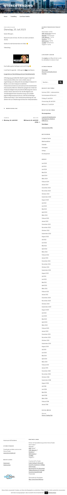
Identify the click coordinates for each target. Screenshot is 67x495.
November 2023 (46, 190)
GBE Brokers (45, 41)
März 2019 (44, 361)
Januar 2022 (45, 258)
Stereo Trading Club (47, 415)
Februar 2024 (45, 181)
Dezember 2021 (46, 261)
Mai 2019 (44, 355)
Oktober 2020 (46, 303)
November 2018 (46, 374)
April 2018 (44, 395)
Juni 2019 (44, 352)
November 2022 (46, 227)
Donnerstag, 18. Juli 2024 (48, 101)
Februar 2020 (45, 328)
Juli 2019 (44, 349)
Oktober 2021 (45, 267)
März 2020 (45, 325)
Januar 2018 (45, 404)
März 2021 (44, 288)
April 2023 (44, 212)
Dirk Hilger (11, 27)
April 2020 (44, 322)
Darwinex (44, 39)
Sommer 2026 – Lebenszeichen (50, 92)
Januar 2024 (45, 184)
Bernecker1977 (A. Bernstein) (37, 468)
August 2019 (45, 346)
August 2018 (45, 383)
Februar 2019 (45, 364)
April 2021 (44, 285)
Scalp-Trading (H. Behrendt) (36, 463)
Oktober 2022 (45, 230)
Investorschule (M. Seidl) (35, 472)
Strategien (45, 147)
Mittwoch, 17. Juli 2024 (48, 104)
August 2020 (45, 310)
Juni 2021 (44, 279)
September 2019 (46, 343)
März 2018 (44, 398)
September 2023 (46, 197)
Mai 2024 (44, 172)
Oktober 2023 (45, 194)
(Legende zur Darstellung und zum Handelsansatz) (19, 74)
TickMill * (31, 455)
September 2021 (46, 270)
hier (26, 70)
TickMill (44, 42)
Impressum (6, 463)
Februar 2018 (45, 401)
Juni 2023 (44, 206)
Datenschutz (7, 465)
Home (5, 16)
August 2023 (45, 200)
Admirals (44, 35)
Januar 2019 (45, 368)
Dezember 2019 (46, 334)
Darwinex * (32, 452)
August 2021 (45, 273)
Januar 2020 (45, 331)
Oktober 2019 (45, 340)
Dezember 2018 (46, 371)
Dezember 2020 (46, 297)
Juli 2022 (44, 239)
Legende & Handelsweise (49, 117)
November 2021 (46, 264)
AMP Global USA (46, 33)
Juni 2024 (44, 169)
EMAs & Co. (45, 120)
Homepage (45, 70)
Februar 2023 (45, 218)
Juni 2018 (44, 389)
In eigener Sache (46, 138)
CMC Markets (45, 37)
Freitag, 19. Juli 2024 (47, 98)
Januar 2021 (45, 294)
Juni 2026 (44, 163)
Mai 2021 (44, 282)
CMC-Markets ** (33, 450)
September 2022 (46, 233)
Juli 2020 (44, 313)
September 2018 (46, 380)
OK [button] (46, 492)
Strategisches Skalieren (48, 118)
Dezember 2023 (46, 187)
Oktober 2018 (45, 377)
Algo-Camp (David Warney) (36, 479)
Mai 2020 (44, 319)
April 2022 (44, 249)
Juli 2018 (44, 386)
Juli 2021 (44, 276)
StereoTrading (18, 6)
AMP (30, 448)
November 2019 (46, 337)
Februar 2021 (45, 291)
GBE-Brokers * (33, 453)
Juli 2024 (44, 166)
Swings (44, 150)
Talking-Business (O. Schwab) (36, 470)
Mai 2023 (44, 209)
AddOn (46, 58)
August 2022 (45, 236)
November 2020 (46, 300)
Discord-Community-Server (49, 71)
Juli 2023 (44, 203)
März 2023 (44, 215)
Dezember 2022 (46, 224)
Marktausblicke (12, 108)
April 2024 (44, 175)
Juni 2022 (44, 242)
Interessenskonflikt (47, 127)
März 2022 (44, 252)
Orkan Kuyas (32, 466)
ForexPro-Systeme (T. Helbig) (37, 464)
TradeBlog (13, 16)
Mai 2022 (44, 245)
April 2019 (44, 358)
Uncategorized (46, 153)
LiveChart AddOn (25, 16)
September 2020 (46, 306)
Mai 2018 (44, 392)
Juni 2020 (44, 316)
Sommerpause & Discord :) (49, 95)
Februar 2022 (45, 255)
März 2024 (45, 178)
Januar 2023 (45, 221)
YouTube (44, 73)
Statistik (44, 144)
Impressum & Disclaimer (10, 440)
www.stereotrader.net (9, 453)
